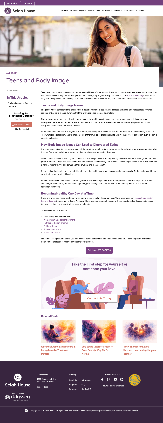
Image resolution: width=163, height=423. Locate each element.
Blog (83, 384)
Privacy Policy (105, 411)
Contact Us (87, 389)
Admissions (86, 380)
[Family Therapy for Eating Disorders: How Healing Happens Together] (140, 331)
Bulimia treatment (52, 232)
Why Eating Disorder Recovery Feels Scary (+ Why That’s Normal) (97, 350)
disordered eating (135, 95)
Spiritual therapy (51, 226)
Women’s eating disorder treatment (59, 220)
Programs (73, 384)
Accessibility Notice (130, 411)
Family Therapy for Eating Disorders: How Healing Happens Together (139, 350)
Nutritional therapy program (56, 223)
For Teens (27, 3)
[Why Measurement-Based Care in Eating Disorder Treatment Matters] (58, 331)
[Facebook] (102, 379)
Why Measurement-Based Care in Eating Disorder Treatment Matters (58, 350)
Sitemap (95, 411)
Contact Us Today (99, 298)
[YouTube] (115, 379)
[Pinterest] (121, 379)
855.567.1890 (153, 11)
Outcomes (73, 389)
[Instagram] (108, 379)
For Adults (12, 3)
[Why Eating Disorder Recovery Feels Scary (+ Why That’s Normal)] (99, 331)
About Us (73, 380)
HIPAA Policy (117, 411)
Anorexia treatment (52, 229)
